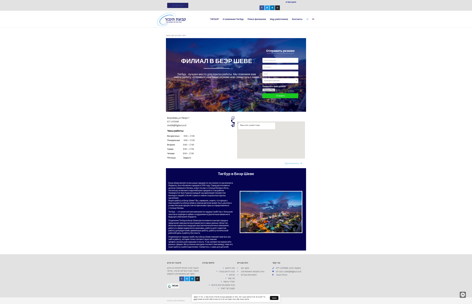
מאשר (274, 298)
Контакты (297, 19)
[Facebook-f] (261, 7)
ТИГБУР (214, 19)
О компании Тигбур (233, 19)
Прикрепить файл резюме (274, 86)
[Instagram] (277, 7)
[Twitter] (267, 7)
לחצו (195, 299)
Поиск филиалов (257, 19)
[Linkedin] (272, 7)
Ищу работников (279, 19)
